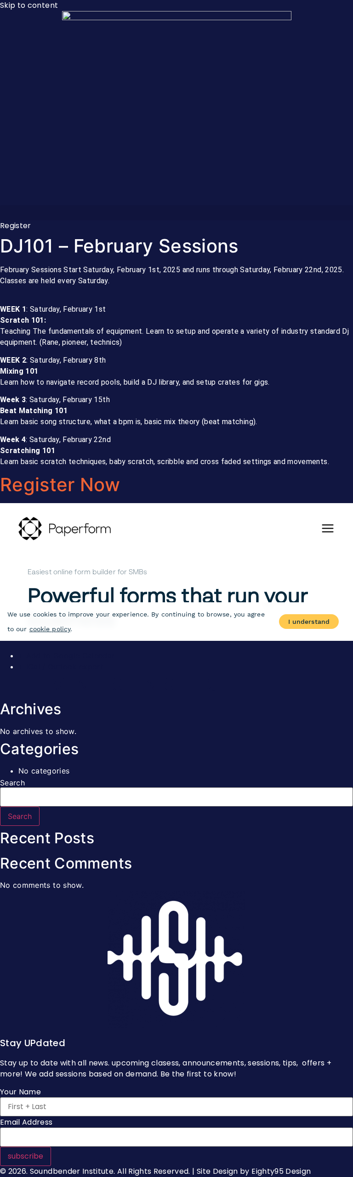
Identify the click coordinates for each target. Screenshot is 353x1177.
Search (12, 782)
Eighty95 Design (281, 1171)
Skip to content (29, 5)
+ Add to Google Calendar (66, 655)
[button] (176, 212)
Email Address (26, 1122)
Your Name (20, 1092)
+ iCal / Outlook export (60, 666)
